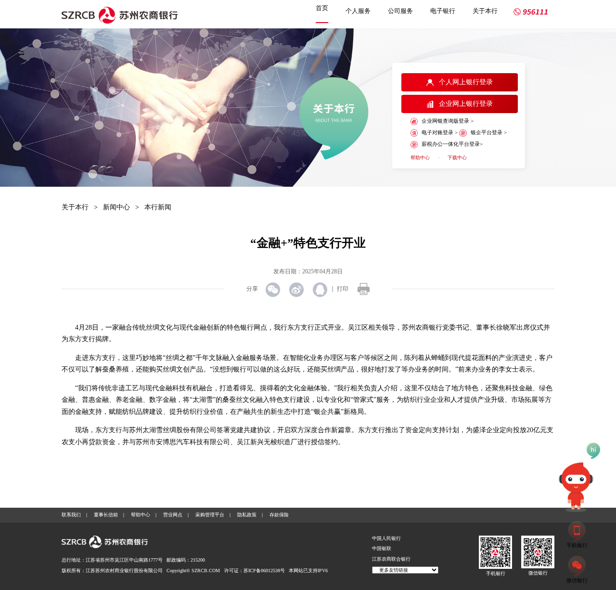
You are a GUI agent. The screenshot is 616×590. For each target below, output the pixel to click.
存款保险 (279, 514)
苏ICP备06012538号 (264, 570)
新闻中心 (116, 207)
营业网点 (172, 514)
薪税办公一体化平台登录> (452, 144)
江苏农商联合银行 (391, 559)
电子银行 (442, 10)
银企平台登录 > (488, 132)
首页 (322, 8)
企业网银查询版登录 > (448, 121)
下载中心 (457, 157)
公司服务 (400, 10)
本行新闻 (157, 207)
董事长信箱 (106, 514)
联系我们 (71, 514)
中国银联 (381, 548)
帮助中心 (420, 157)
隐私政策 (247, 514)
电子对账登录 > (440, 132)
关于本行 (485, 10)
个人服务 (358, 10)
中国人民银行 (386, 538)
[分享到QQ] (320, 289)
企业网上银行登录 (466, 103)
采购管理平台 (209, 514)
